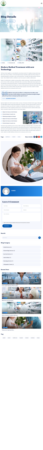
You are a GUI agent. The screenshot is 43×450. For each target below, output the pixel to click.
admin (3, 62)
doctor (9, 337)
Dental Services (7, 247)
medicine (32, 337)
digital (4, 337)
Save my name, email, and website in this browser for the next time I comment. (17, 222)
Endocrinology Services (8, 250)
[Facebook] (34, 137)
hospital (21, 337)
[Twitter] (37, 137)
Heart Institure (7, 257)
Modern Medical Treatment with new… (10, 315)
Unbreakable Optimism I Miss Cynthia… (10, 285)
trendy (19, 136)
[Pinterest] (39, 137)
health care (8, 136)
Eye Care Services (7, 254)
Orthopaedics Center (8, 264)
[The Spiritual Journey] (3, 3)
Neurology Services (8, 261)
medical (13, 136)
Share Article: (29, 137)
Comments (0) (12, 62)
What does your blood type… (8, 300)
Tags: (2, 137)
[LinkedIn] (41, 137)
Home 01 (4, 21)
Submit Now (6, 225)
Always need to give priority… (8, 330)
